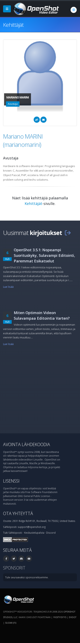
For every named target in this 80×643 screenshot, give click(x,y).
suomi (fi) (10, 622)
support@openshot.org (32, 526)
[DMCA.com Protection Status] (15, 539)
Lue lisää (8, 286)
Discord (51, 532)
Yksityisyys (59, 617)
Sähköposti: (15, 532)
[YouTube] (29, 558)
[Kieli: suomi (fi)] (74, 10)
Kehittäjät (33, 203)
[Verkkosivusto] (37, 120)
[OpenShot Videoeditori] (18, 599)
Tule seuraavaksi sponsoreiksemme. (26, 577)
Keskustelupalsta (34, 532)
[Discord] (21, 558)
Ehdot (72, 617)
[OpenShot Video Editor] (36, 8)
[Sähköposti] (43, 120)
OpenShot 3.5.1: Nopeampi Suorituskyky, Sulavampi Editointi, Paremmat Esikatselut (44, 255)
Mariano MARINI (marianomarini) (23, 140)
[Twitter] (14, 558)
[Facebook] (6, 558)
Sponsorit (14, 568)
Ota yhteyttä (18, 513)
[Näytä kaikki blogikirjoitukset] (68, 233)
